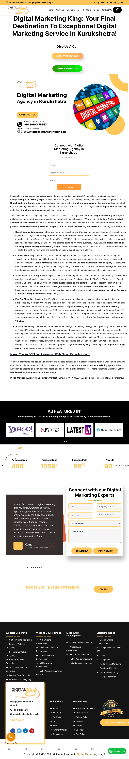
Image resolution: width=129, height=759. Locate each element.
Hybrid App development (80, 663)
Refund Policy (81, 717)
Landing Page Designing (19, 675)
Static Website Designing (20, 640)
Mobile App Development (80, 642)
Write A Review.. (106, 551)
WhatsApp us (67, 68)
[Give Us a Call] (11, 737)
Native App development (80, 659)
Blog (54, 721)
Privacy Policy (81, 713)
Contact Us (106, 10)
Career (78, 725)
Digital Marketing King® (90, 754)
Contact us (57, 734)
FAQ (54, 725)
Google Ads (104, 659)
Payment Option (59, 730)
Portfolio (87, 10)
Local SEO (104, 655)
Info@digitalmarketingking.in (110, 378)
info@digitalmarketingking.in (26, 714)
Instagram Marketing (108, 672)
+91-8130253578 (67, 56)
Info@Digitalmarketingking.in (41, 3)
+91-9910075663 (16, 3)
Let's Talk (103, 589)
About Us (60, 10)
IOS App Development (78, 654)
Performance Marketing (110, 664)
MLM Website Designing (19, 679)
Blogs (96, 10)
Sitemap (79, 730)
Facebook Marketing (108, 668)
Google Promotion (107, 677)
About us (56, 713)
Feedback (80, 721)
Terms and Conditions (85, 708)
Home (50, 10)
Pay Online (80, 734)
